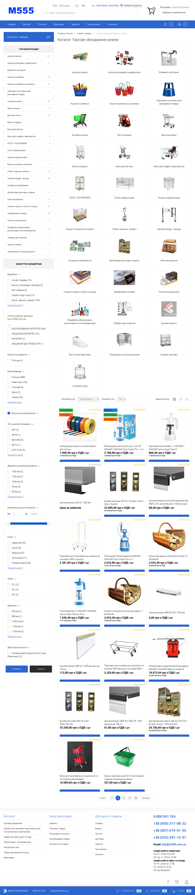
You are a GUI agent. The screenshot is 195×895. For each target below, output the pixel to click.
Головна (11, 24)
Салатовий (19, 558)
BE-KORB (17, 440)
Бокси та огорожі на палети (19, 164)
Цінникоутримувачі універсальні (22, 63)
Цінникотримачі (14, 56)
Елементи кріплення (16, 70)
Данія (16, 392)
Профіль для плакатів (17, 237)
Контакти (112, 24)
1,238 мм (18, 626)
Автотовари (9, 857)
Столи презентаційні (16, 150)
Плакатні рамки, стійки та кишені (22, 206)
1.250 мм (18, 631)
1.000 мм (18, 621)
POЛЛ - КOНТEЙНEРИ (17, 143)
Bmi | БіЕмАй (19, 290)
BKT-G (16, 445)
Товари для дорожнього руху (16, 852)
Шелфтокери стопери (17, 213)
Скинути (40, 669)
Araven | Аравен (21, 280)
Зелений (18, 553)
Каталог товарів (17, 37)
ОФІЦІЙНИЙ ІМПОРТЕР (26, 334)
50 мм (16, 491)
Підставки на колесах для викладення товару (19, 92)
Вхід (55, 5)
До (26, 514)
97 (49, 206)
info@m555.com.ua (59, 891)
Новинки (53, 823)
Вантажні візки (14, 115)
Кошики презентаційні (17, 157)
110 (48, 229)
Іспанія (17, 397)
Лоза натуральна (15, 199)
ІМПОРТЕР (18, 339)
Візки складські (14, 122)
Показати (16, 669)
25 (49, 77)
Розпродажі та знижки (59, 834)
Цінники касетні (14, 244)
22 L (15, 584)
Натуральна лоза (11, 847)
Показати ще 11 (15, 568)
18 (49, 115)
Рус (77, 5)
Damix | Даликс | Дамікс (26, 300)
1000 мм (17, 471)
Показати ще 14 (15, 496)
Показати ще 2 (14, 636)
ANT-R (16, 435)
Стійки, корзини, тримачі (18, 171)
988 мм (17, 616)
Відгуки (27, 24)
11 (49, 220)
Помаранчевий (21, 563)
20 (49, 213)
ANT (15, 430)
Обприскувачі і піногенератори (17, 842)
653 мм (17, 611)
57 (49, 101)
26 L (15, 589)
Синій (16, 548)
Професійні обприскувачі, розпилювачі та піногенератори (21, 229)
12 (49, 171)
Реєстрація (64, 5)
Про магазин (93, 24)
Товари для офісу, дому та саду (17, 837)
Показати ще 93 (15, 455)
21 (49, 63)
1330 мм (17, 481)
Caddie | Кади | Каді (23, 295)
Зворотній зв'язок (17, 891)
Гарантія (75, 24)
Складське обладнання (17, 185)
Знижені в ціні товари (59, 844)
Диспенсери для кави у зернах (21, 192)
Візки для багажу (15, 129)
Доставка (59, 24)
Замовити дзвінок (133, 5)
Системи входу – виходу (18, 178)
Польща (17, 360)
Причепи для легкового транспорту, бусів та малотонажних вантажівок (22, 830)
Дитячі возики (13, 108)
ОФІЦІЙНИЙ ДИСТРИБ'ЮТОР (27, 344)
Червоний (19, 543)
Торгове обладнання (13, 823)
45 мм (16, 486)
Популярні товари (57, 828)
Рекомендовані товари (59, 839)
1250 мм (17, 476)
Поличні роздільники (16, 220)
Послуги (42, 24)
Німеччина (20, 382)
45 (49, 178)
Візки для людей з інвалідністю (21, 136)
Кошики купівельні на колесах (21, 84)
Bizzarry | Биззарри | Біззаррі (27, 285)
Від (9, 514)
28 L (15, 594)
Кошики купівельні (15, 77)
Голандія (18, 387)
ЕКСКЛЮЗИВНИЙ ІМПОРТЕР (29, 329)
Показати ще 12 (15, 305)
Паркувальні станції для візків (21, 251)
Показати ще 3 (14, 402)
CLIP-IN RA (18, 450)
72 (49, 199)
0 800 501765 (39, 891)
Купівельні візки (14, 101)
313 (48, 56)
